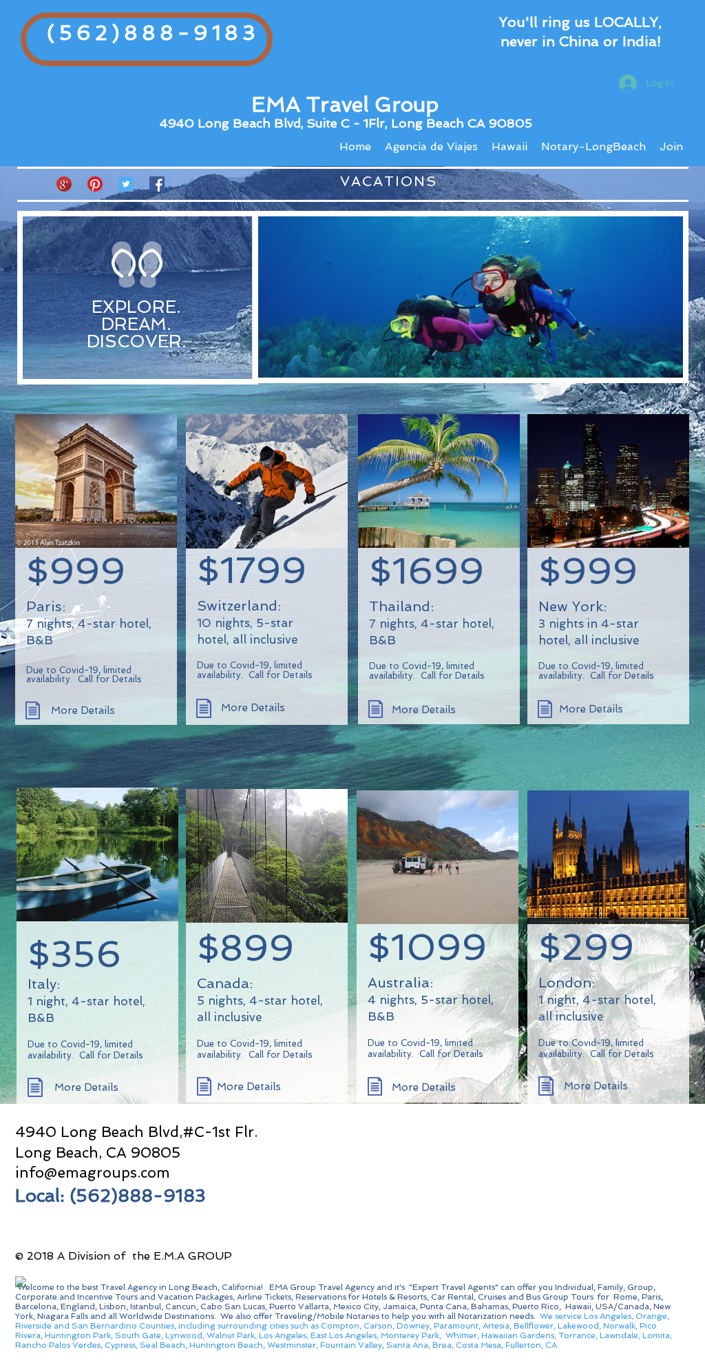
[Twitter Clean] (39, 1276)
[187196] (64, 184)
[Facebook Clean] (20, 1281)
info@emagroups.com (92, 1172)
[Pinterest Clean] (76, 1276)
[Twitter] (126, 184)
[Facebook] (157, 184)
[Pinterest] (95, 184)
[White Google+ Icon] (57, 1276)
